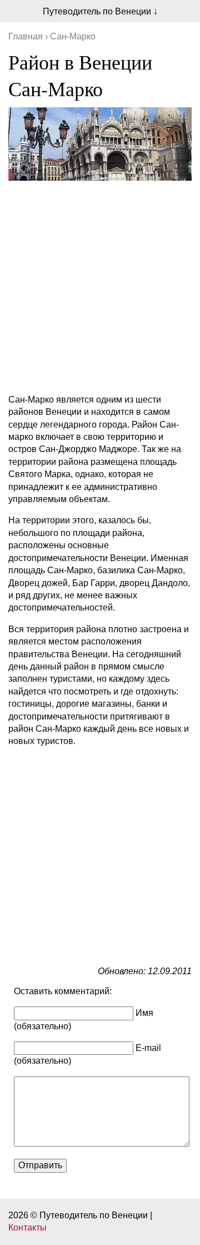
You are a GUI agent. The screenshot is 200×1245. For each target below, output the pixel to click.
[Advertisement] (100, 285)
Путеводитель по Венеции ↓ (100, 11)
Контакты (27, 1227)
